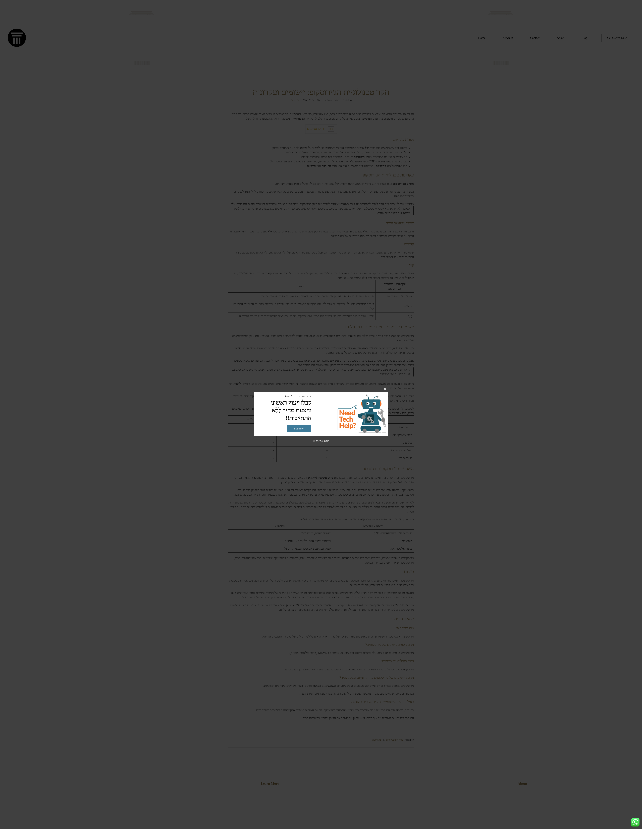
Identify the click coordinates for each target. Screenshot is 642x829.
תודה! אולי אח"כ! (321, 440)
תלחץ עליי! (299, 428)
